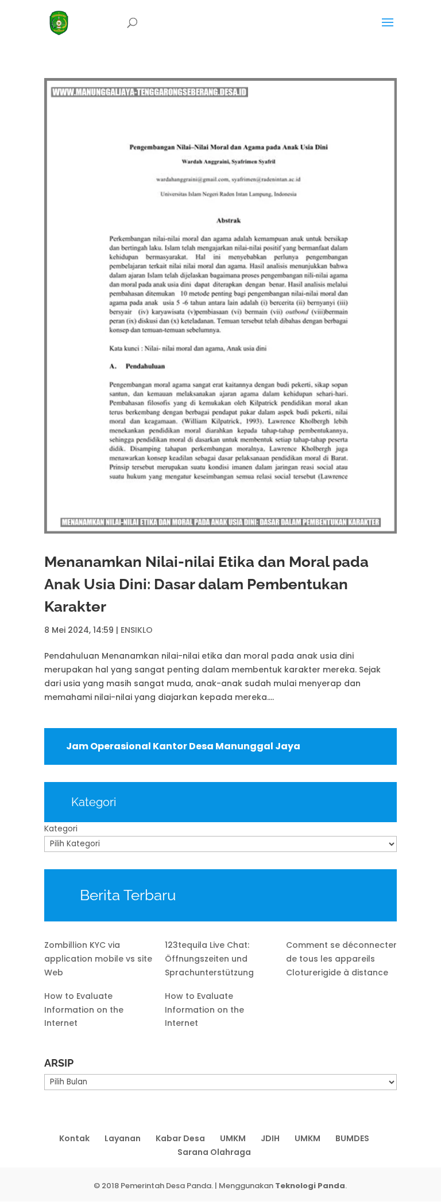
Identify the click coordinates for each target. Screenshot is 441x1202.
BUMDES (352, 1138)
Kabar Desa (180, 1138)
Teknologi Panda (310, 1185)
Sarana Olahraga (214, 1152)
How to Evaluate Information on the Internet (83, 1009)
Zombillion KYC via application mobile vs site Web (98, 958)
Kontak (74, 1138)
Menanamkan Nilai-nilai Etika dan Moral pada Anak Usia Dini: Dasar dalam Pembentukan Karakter (206, 584)
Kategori (61, 828)
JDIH (270, 1138)
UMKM (233, 1138)
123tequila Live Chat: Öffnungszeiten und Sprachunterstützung (209, 958)
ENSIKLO (137, 630)
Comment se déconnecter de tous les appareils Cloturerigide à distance (341, 958)
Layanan (123, 1138)
